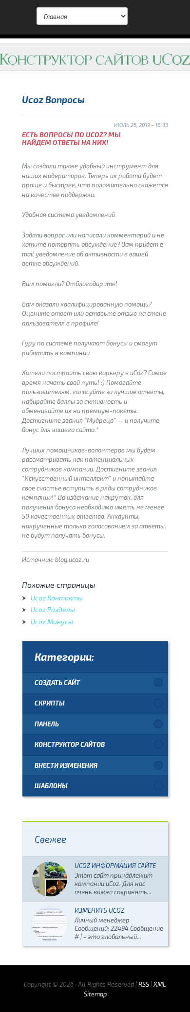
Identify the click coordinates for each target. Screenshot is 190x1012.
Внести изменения (66, 765)
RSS (143, 984)
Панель (47, 724)
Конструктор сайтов (70, 744)
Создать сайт (57, 683)
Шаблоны (51, 786)
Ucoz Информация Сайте (115, 865)
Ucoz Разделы (53, 609)
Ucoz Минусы (52, 621)
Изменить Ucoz (99, 910)
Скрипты (50, 703)
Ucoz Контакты (57, 598)
